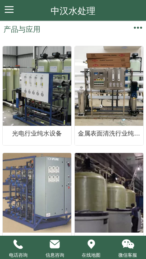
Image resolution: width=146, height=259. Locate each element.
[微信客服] (127, 244)
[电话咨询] (18, 244)
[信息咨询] (55, 244)
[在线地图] (91, 244)
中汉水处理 (73, 11)
